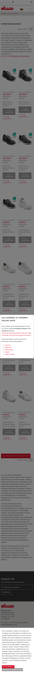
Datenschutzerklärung (12, 669)
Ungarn (7, 352)
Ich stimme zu (8, 667)
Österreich (8, 347)
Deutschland (9, 350)
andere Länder (9, 354)
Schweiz (7, 345)
